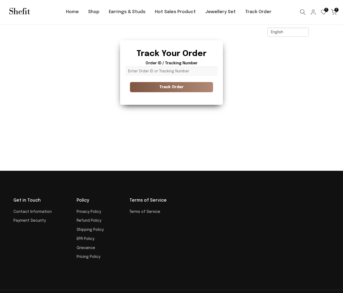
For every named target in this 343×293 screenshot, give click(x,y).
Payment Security (29, 220)
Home (72, 12)
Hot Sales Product (175, 12)
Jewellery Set (220, 12)
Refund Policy (89, 220)
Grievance (86, 248)
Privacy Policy (89, 212)
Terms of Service (144, 212)
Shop (93, 12)
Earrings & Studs (127, 12)
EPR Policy (85, 239)
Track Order (258, 12)
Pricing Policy (88, 257)
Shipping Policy (90, 230)
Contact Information (32, 212)
